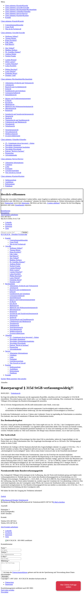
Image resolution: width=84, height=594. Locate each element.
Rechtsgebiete (27, 79)
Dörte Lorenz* (10, 62)
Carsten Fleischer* (11, 64)
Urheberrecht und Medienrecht (15, 122)
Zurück (3, 496)
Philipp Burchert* (11, 69)
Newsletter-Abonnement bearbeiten (17, 147)
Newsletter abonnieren (13, 145)
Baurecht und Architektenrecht (15, 87)
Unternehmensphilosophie (14, 25)
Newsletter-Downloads (13, 149)
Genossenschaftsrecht (12, 93)
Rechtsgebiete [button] (32, 9)
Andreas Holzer (10, 54)
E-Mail (4, 556)
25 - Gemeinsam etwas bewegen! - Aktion (19, 143)
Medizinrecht (9, 104)
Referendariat (10, 184)
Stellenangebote (10, 180)
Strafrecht (8, 118)
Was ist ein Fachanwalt (13, 29)
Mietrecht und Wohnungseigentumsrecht (19, 106)
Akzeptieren (5, 213)
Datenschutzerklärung (19, 572)
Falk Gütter (9, 42)
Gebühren (8, 165)
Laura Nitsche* (10, 71)
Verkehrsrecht (10, 126)
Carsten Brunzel (10, 60)
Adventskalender (11, 155)
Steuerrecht (9, 116)
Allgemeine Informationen (14, 163)
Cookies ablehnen (53, 203)
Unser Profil (9, 27)
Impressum (25, 203)
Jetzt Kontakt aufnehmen (9, 215)
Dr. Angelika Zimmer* (13, 52)
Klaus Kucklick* (11, 40)
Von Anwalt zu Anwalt (13, 172)
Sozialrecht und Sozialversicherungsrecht (19, 114)
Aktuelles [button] (27, 11)
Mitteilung (5, 561)
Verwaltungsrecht (11, 132)
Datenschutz (9, 203)
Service (20, 159)
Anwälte (22, 33)
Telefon (4, 552)
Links (7, 167)
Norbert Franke (10, 56)
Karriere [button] (26, 15)
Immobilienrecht (11, 95)
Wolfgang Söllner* (11, 36)
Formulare (8, 169)
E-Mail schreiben (59, 502)
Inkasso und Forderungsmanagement (18, 98)
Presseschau (9, 153)
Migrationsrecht (10, 108)
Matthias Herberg (11, 50)
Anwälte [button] (26, 7)
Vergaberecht (9, 124)
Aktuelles (23, 139)
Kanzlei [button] (25, 5)
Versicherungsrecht (11, 130)
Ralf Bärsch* (9, 44)
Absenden (5, 576)
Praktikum (8, 186)
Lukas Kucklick (10, 66)
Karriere (21, 176)
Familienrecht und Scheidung (15, 91)
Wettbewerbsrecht (11, 134)
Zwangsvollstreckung (12, 136)
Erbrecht (8, 89)
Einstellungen (19, 205)
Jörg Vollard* (10, 48)
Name (3, 548)
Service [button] (25, 13)
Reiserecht (8, 110)
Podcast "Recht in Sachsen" (14, 151)
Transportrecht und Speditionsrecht (17, 120)
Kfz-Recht (8, 102)
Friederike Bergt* (11, 73)
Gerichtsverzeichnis (12, 170)
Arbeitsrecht (9, 85)
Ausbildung (9, 182)
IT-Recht (8, 100)
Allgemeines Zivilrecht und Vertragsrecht (19, 83)
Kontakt (8, 17)
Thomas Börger (10, 38)
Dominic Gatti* (10, 75)
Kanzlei (21, 21)
